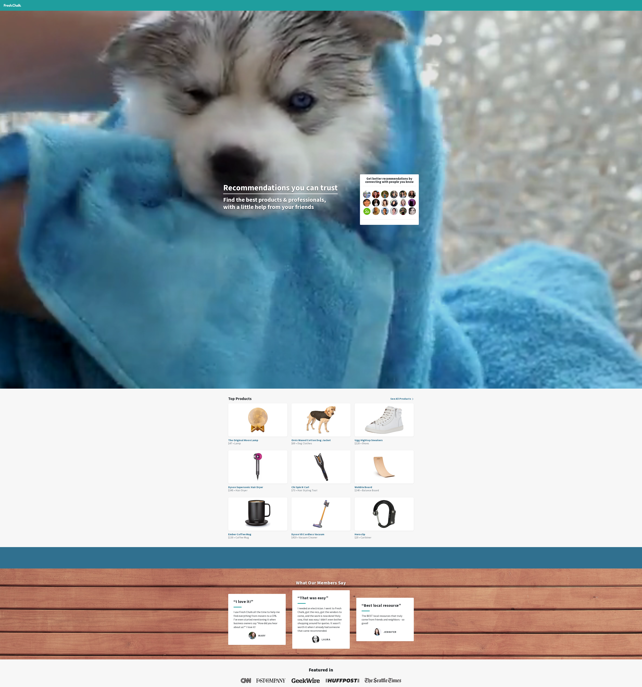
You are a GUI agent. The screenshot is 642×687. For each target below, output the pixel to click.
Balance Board (370, 490)
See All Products (400, 398)
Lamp (237, 443)
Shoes (365, 443)
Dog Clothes (304, 443)
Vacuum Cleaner (308, 537)
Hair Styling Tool (307, 490)
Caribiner (366, 537)
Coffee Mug (242, 537)
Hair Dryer (241, 490)
